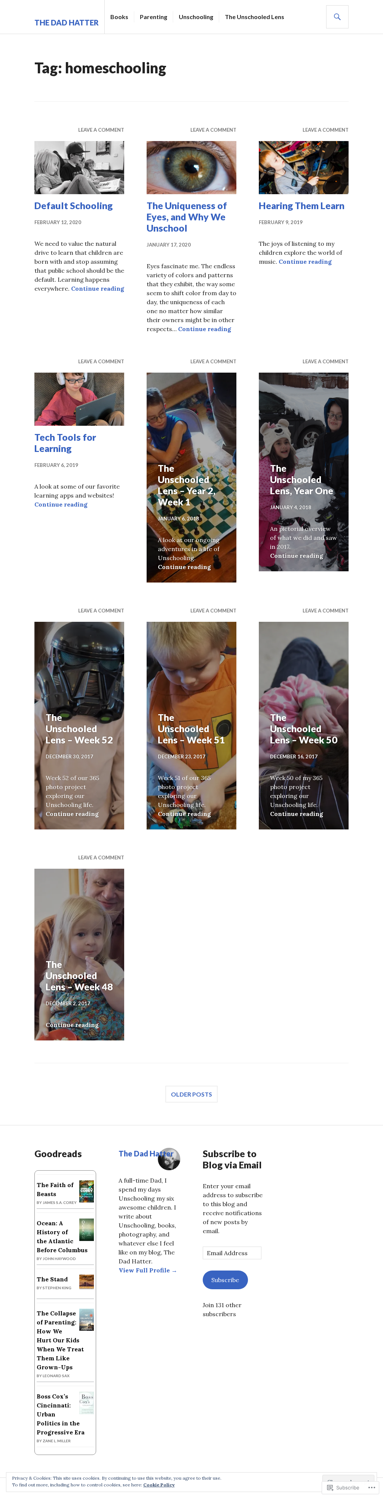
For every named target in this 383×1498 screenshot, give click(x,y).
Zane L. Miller (57, 1441)
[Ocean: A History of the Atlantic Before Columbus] (86, 1238)
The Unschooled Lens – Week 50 (303, 728)
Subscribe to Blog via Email (232, 1159)
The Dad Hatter (66, 22)
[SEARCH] (337, 16)
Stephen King (57, 1287)
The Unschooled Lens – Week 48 (79, 975)
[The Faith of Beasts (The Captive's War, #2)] (86, 1200)
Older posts (191, 1094)
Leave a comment (101, 130)
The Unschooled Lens (254, 16)
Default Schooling (73, 205)
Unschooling (196, 16)
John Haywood (59, 1258)
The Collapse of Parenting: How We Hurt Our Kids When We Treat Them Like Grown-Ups (60, 1340)
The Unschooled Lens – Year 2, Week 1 (186, 484)
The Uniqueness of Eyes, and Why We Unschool (187, 216)
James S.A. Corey (60, 1202)
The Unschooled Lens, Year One (301, 479)
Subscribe (225, 1280)
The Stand (52, 1279)
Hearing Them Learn (301, 205)
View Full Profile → (148, 1270)
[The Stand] (86, 1287)
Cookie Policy (159, 1485)
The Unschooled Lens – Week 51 (191, 728)
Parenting (153, 16)
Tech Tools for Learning (65, 442)
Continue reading (97, 288)
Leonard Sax (56, 1375)
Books (119, 16)
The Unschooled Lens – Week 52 (79, 728)
